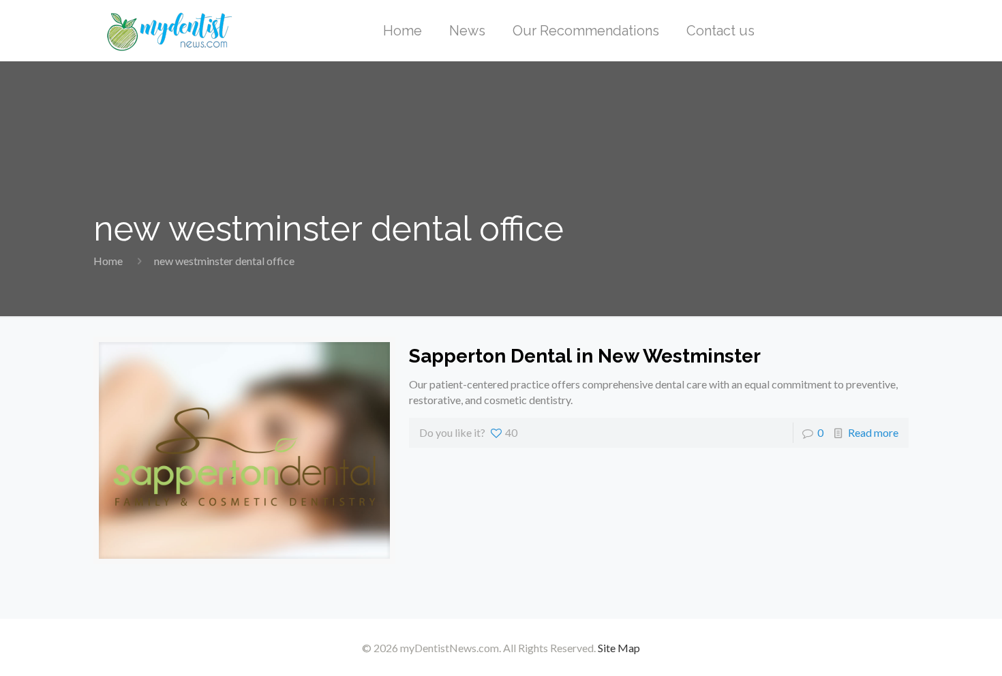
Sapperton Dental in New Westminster (585, 356)
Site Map (619, 647)
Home (108, 260)
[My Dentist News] (169, 30)
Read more (873, 432)
